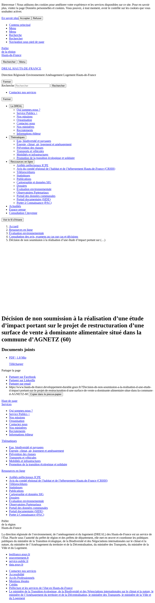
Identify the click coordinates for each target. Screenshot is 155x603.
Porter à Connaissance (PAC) (34, 202)
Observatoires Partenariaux (33, 192)
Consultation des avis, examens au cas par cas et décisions (43, 236)
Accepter (25, 18)
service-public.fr (18, 561)
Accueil (13, 226)
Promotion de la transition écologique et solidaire (46, 158)
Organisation (24, 120)
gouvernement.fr (19, 557)
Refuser (37, 18)
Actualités (15, 206)
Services (7, 404)
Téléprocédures (26, 172)
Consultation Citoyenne (23, 213)
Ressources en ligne (22, 161)
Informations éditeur (29, 133)
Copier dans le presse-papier (45, 394)
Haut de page (9, 400)
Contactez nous (26, 123)
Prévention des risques (30, 147)
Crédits (13, 584)
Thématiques (18, 137)
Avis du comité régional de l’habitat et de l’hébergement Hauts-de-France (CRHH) (66, 168)
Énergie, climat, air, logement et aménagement (44, 144)
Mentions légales (19, 581)
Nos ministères (25, 126)
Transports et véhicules (30, 151)
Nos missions (25, 116)
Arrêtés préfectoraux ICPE (32, 165)
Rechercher (16, 38)
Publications (24, 179)
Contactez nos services (22, 92)
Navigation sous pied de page (26, 41)
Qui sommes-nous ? (28, 109)
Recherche (15, 35)
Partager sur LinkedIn (22, 380)
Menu (12, 28)
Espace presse (17, 209)
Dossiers (22, 185)
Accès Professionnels (21, 577)
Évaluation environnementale (34, 189)
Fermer (7, 81)
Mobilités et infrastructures (32, 154)
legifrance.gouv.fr (19, 554)
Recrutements (25, 130)
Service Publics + (27, 113)
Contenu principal (19, 24)
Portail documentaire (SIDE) (34, 199)
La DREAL (16, 106)
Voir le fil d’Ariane (12, 219)
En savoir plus (10, 18)
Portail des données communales (36, 196)
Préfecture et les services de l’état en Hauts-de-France (41, 588)
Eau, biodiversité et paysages (34, 141)
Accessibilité (16, 574)
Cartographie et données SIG (34, 182)
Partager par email (20, 383)
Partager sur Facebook (22, 376)
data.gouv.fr (16, 564)
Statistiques (23, 175)
